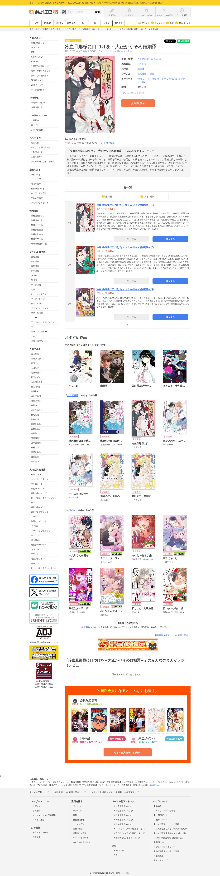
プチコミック (37, 484)
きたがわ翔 (36, 396)
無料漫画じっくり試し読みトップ (70, 792)
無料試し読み (138, 103)
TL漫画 (34, 275)
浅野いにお (36, 359)
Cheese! (34, 517)
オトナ (107, 23)
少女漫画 (35, 261)
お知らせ (35, 143)
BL (95, 23)
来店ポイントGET (39, 103)
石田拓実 (35, 368)
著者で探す (36, 184)
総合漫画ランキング (124, 806)
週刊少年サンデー (39, 545)
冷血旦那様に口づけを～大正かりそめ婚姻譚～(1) (125, 205)
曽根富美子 (36, 429)
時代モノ (142, 78)
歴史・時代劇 (37, 313)
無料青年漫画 (37, 234)
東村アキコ (36, 447)
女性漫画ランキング (124, 811)
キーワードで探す (39, 193)
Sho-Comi (35, 540)
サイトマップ (161, 860)
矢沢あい (35, 461)
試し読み (131, 239)
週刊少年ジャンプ (39, 493)
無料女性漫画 (37, 225)
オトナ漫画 (36, 285)
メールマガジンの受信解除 (44, 815)
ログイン (35, 125)
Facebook (120, 850)
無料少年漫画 (37, 239)
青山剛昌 (35, 354)
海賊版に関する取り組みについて (43, 642)
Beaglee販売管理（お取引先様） (170, 838)
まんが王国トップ (40, 792)
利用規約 (160, 842)
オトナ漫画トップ (39, 90)
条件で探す (36, 174)
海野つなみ (36, 373)
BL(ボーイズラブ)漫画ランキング (130, 833)
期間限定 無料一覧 (39, 244)
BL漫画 (34, 280)
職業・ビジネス (38, 303)
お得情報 (36, 837)
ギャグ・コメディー (39, 299)
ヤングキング (37, 549)
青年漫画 (35, 266)
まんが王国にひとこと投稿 (42, 161)
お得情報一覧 (37, 107)
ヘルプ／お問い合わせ (40, 147)
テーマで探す (37, 179)
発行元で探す (37, 198)
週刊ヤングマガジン (39, 488)
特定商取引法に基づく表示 (167, 851)
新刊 (172, 23)
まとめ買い (149, 196)
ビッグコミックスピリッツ (42, 498)
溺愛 (143, 82)
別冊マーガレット (39, 521)
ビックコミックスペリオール (43, 568)
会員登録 (35, 120)
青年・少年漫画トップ (40, 75)
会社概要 (160, 856)
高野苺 (34, 433)
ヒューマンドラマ (39, 294)
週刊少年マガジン (39, 507)
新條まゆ (35, 419)
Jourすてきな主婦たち (40, 531)
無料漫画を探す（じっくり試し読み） (173, 635)
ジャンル (146, 23)
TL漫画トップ (37, 80)
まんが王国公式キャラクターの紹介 (171, 829)
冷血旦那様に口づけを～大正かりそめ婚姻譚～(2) (125, 247)
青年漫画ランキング (124, 820)
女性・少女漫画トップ (40, 71)
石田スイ (35, 363)
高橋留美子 (36, 438)
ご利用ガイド (37, 152)
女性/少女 (59, 23)
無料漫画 (119, 23)
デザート (35, 554)
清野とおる (36, 424)
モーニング (36, 535)
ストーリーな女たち (39, 479)
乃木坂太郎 (36, 443)
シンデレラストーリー (159, 78)
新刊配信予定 (37, 57)
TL (83, 23)
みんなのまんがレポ (39, 203)
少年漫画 (35, 271)
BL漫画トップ (37, 85)
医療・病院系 (37, 341)
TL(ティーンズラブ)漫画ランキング (131, 829)
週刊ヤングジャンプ (39, 512)
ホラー (34, 327)
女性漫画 (35, 257)
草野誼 (34, 405)
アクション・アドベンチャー (43, 322)
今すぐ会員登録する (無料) (127, 752)
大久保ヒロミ (37, 382)
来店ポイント (185, 23)
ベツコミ (35, 526)
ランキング (159, 23)
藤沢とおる (36, 452)
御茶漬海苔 (36, 387)
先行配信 (47, 23)
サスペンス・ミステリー (41, 308)
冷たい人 (71, 143)
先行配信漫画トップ (39, 66)
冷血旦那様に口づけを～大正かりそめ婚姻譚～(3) (125, 289)
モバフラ (35, 563)
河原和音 (35, 391)
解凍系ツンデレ (95, 143)
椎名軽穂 (35, 415)
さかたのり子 (37, 410)
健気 (81, 143)
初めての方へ (37, 157)
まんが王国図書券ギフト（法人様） (171, 833)
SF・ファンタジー (39, 331)
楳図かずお (36, 377)
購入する (170, 239)
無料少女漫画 (37, 230)
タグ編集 (110, 143)
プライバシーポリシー (165, 847)
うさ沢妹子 (150, 58)
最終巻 (108, 196)
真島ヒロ (35, 457)
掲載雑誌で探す (38, 188)
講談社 (141, 68)
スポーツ (35, 317)
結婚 (174, 78)
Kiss (33, 503)
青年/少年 (71, 23)
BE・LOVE (36, 474)
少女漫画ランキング (124, 815)
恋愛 (33, 289)
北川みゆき (36, 401)
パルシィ (71, 510)
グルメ (34, 336)
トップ (35, 23)
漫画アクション (38, 559)
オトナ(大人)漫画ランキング (128, 838)
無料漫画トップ (38, 43)
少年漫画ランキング (124, 824)
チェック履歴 (37, 130)
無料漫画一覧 (37, 220)
